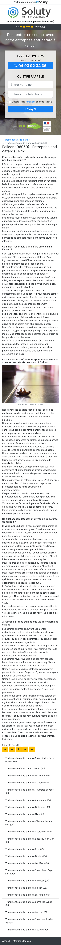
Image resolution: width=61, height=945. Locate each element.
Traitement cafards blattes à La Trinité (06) (27, 775)
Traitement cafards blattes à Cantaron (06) (27, 782)
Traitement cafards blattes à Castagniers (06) (28, 831)
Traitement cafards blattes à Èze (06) (24, 849)
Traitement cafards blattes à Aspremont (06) (28, 800)
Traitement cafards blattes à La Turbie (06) (27, 894)
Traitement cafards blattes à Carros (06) (26, 912)
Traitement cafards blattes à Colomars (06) (27, 807)
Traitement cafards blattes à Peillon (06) (26, 887)
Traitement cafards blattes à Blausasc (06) (27, 880)
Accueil (6, 941)
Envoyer (30, 109)
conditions (30, 101)
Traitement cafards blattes (16, 139)
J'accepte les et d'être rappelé (32, 101)
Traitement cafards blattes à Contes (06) (26, 856)
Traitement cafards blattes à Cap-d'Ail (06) (27, 929)
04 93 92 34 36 (31, 65)
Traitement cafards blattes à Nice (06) (25, 814)
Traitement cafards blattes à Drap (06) (25, 768)
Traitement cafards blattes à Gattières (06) (27, 863)
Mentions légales (22, 941)
